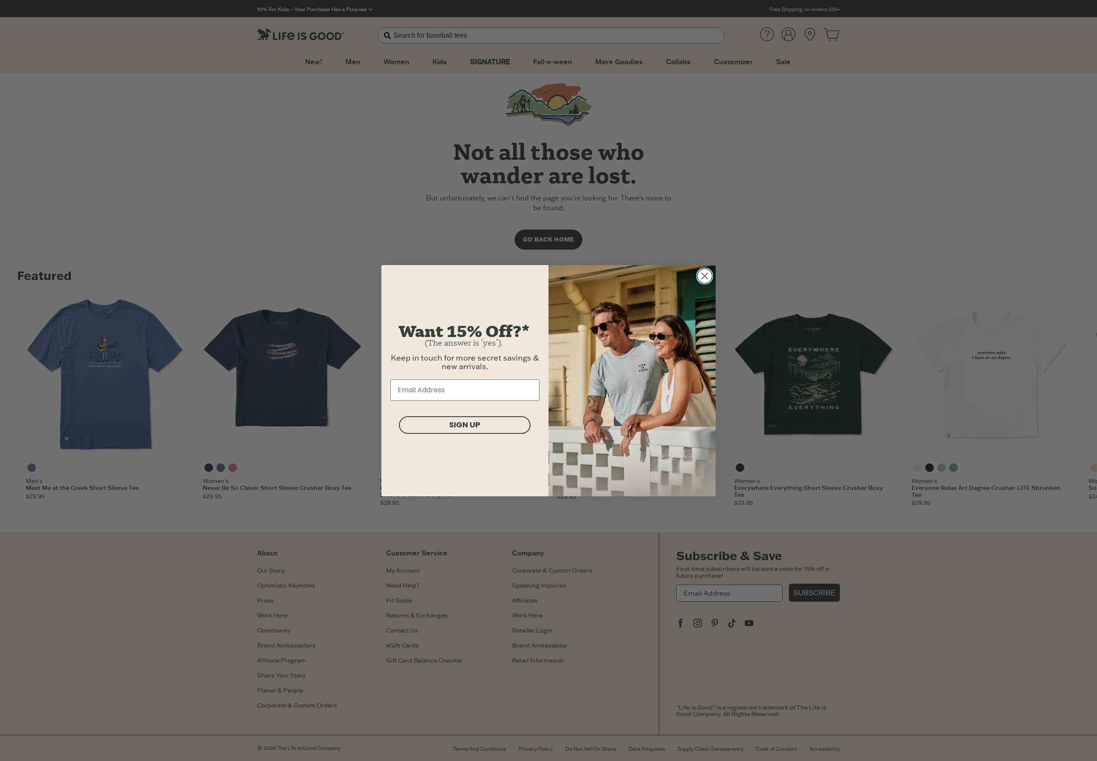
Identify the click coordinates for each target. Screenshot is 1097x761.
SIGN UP (464, 424)
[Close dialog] (704, 276)
